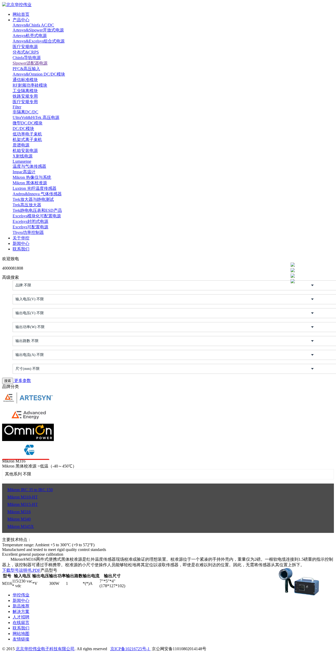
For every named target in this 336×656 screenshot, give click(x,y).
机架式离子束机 (27, 139)
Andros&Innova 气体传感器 (37, 194)
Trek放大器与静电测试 (33, 199)
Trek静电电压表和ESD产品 (37, 210)
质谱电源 (21, 145)
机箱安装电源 (25, 150)
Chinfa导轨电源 (27, 57)
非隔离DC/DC (25, 112)
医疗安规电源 (25, 46)
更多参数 (22, 380)
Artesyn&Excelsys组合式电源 (39, 41)
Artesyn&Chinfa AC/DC (33, 25)
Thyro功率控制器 (28, 232)
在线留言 (21, 622)
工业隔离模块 (25, 90)
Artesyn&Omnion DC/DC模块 (39, 74)
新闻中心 (21, 243)
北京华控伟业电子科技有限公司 (45, 649)
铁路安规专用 (25, 96)
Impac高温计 (24, 172)
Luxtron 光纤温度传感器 (34, 188)
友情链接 (21, 639)
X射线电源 (23, 156)
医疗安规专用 (25, 101)
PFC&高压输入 (26, 68)
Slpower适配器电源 (30, 63)
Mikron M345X (20, 526)
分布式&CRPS (26, 52)
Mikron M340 (19, 519)
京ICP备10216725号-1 (130, 649)
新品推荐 (21, 606)
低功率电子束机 (27, 134)
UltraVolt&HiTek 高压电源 (36, 117)
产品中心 (21, 20)
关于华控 (21, 238)
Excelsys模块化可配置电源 (37, 216)
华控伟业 (21, 595)
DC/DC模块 (23, 128)
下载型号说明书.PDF (21, 570)
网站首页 (21, 14)
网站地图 (21, 633)
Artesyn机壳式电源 (30, 35)
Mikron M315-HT (22, 504)
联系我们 (21, 249)
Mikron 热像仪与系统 (32, 177)
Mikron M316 (19, 512)
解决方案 (21, 611)
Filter (17, 107)
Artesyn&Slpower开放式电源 (38, 30)
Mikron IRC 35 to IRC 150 (30, 489)
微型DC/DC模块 (28, 123)
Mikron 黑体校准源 (30, 183)
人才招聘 (21, 617)
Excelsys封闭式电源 (30, 221)
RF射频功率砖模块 (30, 85)
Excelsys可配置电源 (30, 227)
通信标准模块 (25, 79)
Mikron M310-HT (22, 497)
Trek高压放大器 (27, 205)
